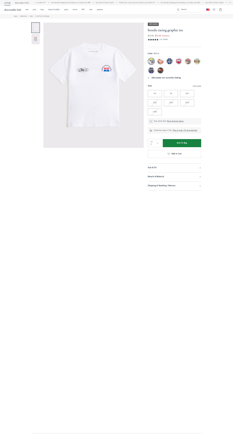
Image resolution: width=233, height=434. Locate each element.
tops (31, 16)
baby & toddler (54, 10)
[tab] (36, 28)
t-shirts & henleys (42, 16)
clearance (23, 16)
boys (42, 10)
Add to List (177, 154)
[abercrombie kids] (12, 9)
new (26, 10)
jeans (66, 10)
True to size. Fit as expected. (185, 130)
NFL (83, 10)
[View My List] (214, 9)
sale (90, 10)
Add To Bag (182, 143)
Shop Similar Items (175, 121)
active (75, 10)
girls (34, 10)
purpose (100, 10)
